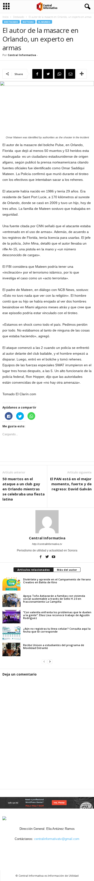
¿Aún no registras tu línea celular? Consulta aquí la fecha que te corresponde (57, 630)
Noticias (28, 21)
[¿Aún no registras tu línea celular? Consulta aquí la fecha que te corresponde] (11, 633)
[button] (86, 6)
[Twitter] (47, 557)
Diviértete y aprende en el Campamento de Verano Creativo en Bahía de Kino (57, 581)
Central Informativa (22, 55)
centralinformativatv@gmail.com (56, 839)
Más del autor (67, 569)
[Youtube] (53, 557)
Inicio (5, 17)
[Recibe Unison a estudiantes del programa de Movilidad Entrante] (11, 649)
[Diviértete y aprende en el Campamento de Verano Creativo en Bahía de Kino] (11, 584)
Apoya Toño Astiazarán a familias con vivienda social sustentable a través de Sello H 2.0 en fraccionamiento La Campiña (54, 598)
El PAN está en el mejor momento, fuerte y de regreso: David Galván (71, 483)
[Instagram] (41, 848)
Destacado (18, 17)
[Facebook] (41, 557)
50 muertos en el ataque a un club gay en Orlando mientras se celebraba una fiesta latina (23, 488)
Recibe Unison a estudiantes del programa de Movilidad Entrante (53, 646)
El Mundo (44, 21)
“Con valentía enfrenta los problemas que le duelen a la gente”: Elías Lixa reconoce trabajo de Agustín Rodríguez (57, 615)
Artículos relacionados (33, 569)
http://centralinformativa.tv (47, 544)
